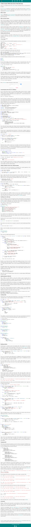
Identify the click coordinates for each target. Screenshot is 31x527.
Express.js (17, 507)
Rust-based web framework (11, 14)
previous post (4, 8)
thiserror (3, 201)
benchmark (24, 508)
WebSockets (21, 26)
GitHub (27, 499)
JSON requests (25, 347)
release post (2, 24)
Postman (4, 82)
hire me (21, 520)
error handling (20, 195)
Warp (1, 14)
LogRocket (13, 5)
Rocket (28, 27)
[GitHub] (15, 526)
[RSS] (16, 526)
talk (20, 521)
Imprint (18, 524)
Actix (26, 8)
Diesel (29, 8)
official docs (28, 467)
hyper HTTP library (12, 15)
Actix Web (2, 29)
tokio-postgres (7, 10)
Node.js (13, 507)
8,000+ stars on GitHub (6, 30)
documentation (20, 514)
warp (28, 9)
